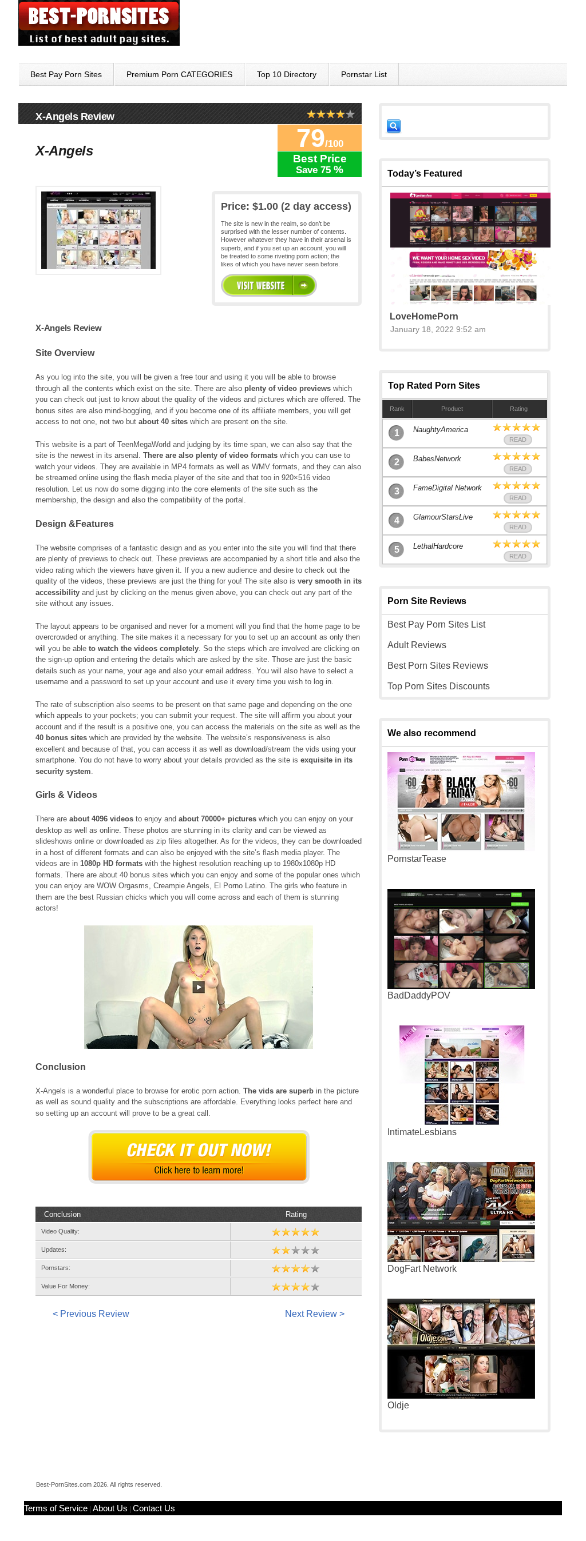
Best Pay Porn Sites (66, 74)
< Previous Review (91, 1314)
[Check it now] (199, 1157)
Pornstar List (364, 74)
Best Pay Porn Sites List (436, 624)
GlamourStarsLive (443, 517)
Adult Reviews (416, 645)
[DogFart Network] (461, 1259)
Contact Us (154, 1508)
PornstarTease (416, 859)
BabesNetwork (437, 458)
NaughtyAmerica (440, 429)
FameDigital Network (447, 488)
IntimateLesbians (422, 1132)
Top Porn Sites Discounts (438, 686)
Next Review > (315, 1314)
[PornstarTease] (461, 849)
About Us (110, 1508)
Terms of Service (56, 1508)
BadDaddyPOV (418, 995)
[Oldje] (461, 1395)
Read (517, 439)
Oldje (398, 1405)
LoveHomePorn (424, 316)
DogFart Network (422, 1268)
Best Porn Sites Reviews (437, 665)
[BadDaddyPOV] (461, 986)
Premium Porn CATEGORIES (179, 74)
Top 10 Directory (286, 74)
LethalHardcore (438, 546)
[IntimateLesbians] (461, 1122)
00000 (269, 285)
